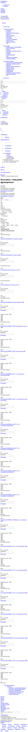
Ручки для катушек (14, 694)
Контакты (3, 705)
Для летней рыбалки (9, 685)
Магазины (3, 707)
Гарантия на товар (5, 708)
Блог (2, 701)
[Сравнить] (1, 248)
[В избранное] (1, 246)
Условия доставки (5, 704)
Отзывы (5, 6)
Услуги (2, 700)
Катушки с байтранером (15, 690)
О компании (6, 4)
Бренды (2, 699)
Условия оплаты (4, 703)
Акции (2, 698)
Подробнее (3, 310)
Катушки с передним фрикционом (17, 687)
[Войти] (1, 127)
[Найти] (2, 89)
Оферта (2, 710)
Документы (3, 709)
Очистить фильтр (10, 230)
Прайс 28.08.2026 (5, 18)
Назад (8, 154)
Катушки (9, 686)
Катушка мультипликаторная (16, 691)
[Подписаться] (2, 713)
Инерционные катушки (15, 693)
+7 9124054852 (4, 16)
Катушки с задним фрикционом (17, 689)
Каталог (3, 696)
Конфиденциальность (6, 721)
